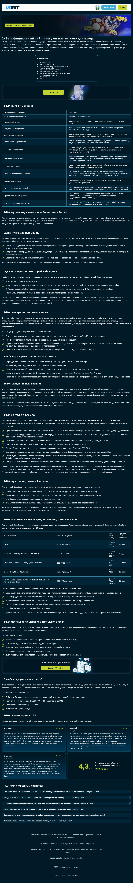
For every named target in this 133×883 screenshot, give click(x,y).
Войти (122, 7)
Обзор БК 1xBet (45, 63)
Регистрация (109, 7)
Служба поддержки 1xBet (48, 75)
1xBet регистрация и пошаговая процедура (54, 66)
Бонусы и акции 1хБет (47, 68)
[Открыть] (97, 7)
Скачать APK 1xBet (55, 668)
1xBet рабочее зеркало (47, 64)
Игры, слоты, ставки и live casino (50, 70)
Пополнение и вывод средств (49, 71)
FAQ (41, 78)
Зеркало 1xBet (53, 92)
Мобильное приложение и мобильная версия (55, 73)
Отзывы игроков (45, 77)
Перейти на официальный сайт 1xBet (19, 25)
